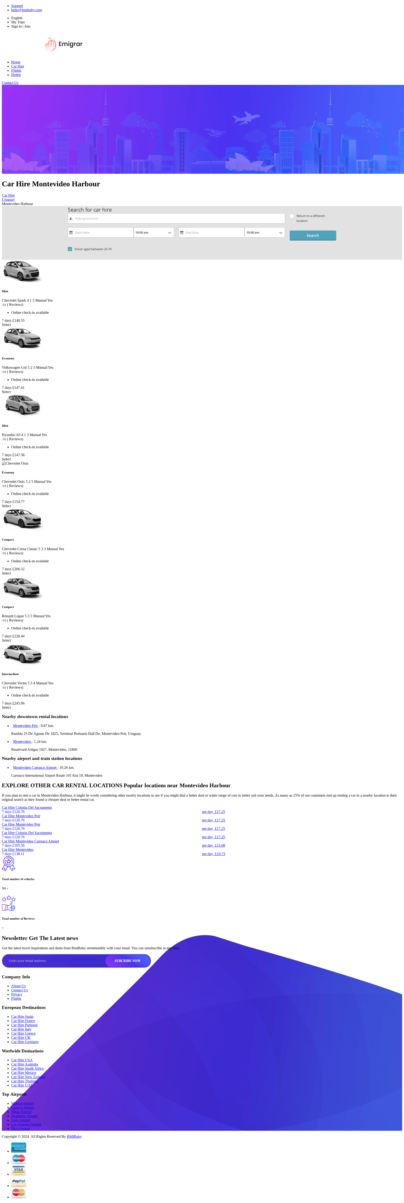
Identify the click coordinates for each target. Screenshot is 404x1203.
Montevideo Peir (26, 726)
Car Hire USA (22, 1060)
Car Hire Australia (24, 1064)
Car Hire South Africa (27, 1068)
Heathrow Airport (24, 1116)
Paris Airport (20, 1120)
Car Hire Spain (22, 1017)
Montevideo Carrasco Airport (35, 767)
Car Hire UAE (22, 1085)
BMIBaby (74, 1136)
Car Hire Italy (21, 1029)
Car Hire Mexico (23, 1073)
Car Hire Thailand (24, 1081)
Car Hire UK (21, 1038)
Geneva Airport (22, 1107)
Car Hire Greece (23, 1033)
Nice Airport (20, 1129)
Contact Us (10, 83)
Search (313, 235)
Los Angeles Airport (26, 1124)
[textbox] (176, 218)
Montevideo (22, 742)
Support (17, 6)
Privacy (16, 994)
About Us (18, 986)
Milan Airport (21, 1112)
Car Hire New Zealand (28, 1077)
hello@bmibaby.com (26, 10)
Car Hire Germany (25, 1042)
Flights (16, 70)
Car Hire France (23, 1021)
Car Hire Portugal (24, 1025)
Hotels (16, 75)
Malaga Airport (22, 1103)
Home (15, 62)
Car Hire (17, 66)
